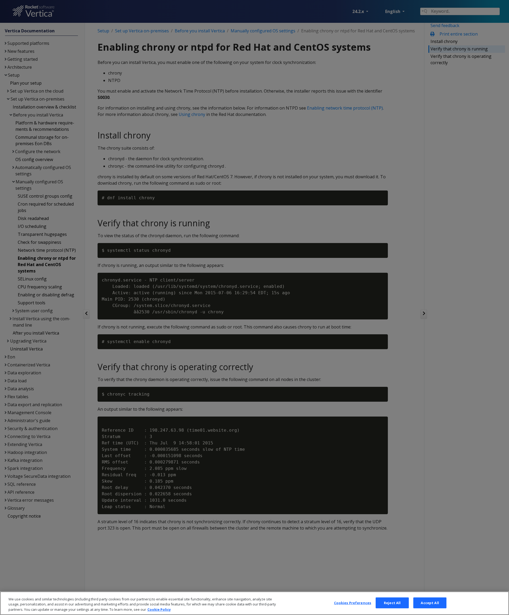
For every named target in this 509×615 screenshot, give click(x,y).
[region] (254, 603)
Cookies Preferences (352, 602)
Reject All (392, 602)
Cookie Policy (159, 609)
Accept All (430, 602)
